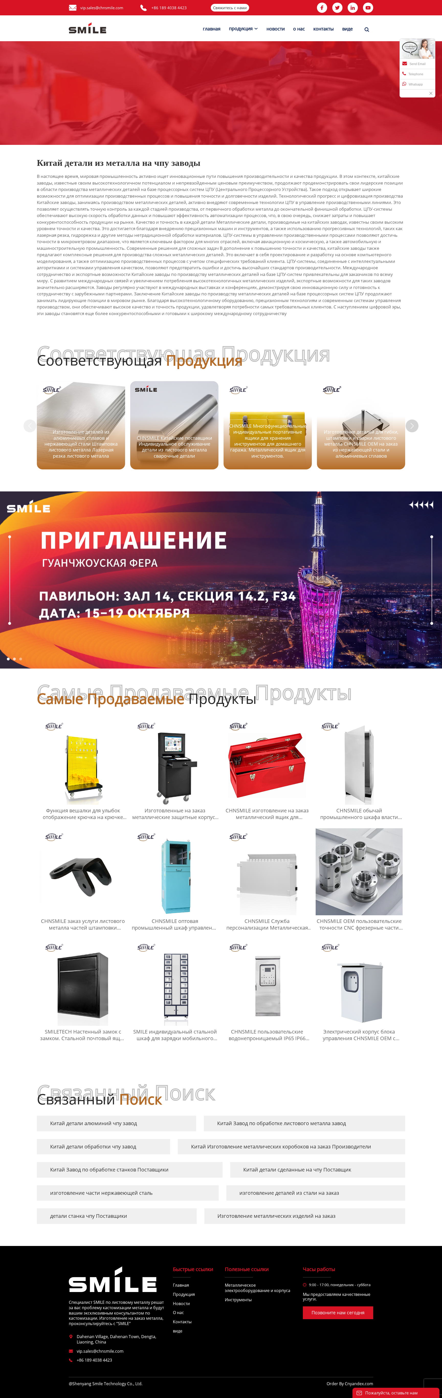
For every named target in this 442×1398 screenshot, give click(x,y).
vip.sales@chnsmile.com (101, 7)
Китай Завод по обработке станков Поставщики (109, 1169)
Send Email (418, 64)
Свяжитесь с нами (230, 7)
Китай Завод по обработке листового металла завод (281, 1123)
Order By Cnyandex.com (350, 1383)
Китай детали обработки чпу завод (93, 1146)
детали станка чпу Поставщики (88, 1215)
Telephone (415, 74)
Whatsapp (416, 84)
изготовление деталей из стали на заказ (289, 1192)
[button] (412, 426)
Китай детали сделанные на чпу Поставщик (297, 1169)
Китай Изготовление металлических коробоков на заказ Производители (281, 1146)
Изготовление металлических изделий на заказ (276, 1215)
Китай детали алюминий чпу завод (93, 1123)
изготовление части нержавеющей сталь (101, 1192)
